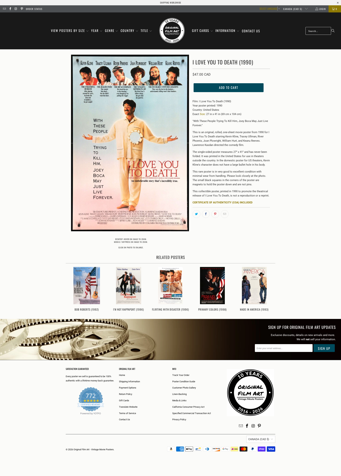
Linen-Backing (179, 394)
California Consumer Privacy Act (188, 407)
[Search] (333, 31)
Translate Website (128, 407)
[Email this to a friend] (225, 214)
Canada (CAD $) (293, 9)
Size (202, 114)
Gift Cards (124, 400)
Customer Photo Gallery (184, 387)
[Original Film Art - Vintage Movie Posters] (172, 31)
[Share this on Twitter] (196, 214)
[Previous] (71, 289)
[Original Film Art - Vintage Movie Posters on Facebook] (10, 9)
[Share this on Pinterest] (215, 214)
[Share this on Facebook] (206, 214)
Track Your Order (180, 375)
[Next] (270, 289)
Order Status (34, 9)
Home (122, 375)
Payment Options (127, 387)
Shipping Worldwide (170, 2)
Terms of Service (127, 413)
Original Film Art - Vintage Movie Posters (94, 449)
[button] (70, 30)
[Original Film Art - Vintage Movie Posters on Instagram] (15, 9)
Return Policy (125, 394)
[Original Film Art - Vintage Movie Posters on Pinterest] (21, 9)
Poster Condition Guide (183, 381)
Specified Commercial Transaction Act (191, 413)
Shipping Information (129, 381)
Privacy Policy (179, 419)
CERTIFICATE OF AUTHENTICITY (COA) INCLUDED (223, 202)
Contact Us (124, 419)
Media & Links (179, 400)
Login (322, 9)
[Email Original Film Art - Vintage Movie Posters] (4, 9)
